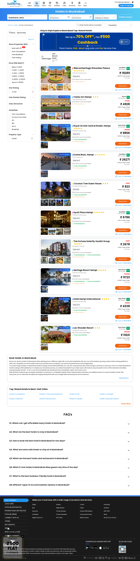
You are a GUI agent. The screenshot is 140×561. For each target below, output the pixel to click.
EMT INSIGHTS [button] (10, 525)
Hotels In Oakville (76, 399)
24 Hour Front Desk (19, 117)
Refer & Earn (84, 518)
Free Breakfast (17, 55)
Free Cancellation (19, 51)
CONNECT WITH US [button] (12, 518)
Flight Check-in (37, 518)
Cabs (82, 508)
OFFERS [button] (7, 521)
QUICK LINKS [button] (9, 504)
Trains (82, 504)
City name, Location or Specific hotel (21, 16)
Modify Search (125, 17)
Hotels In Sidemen (16, 399)
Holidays (107, 504)
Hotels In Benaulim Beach (109, 399)
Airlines (106, 508)
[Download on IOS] (104, 549)
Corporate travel (86, 514)
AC (13, 120)
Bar (13, 123)
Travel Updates (61, 514)
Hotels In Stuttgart (107, 394)
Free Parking (17, 58)
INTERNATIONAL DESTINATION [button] (15, 511)
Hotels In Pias (74, 394)
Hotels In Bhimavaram (47, 399)
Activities (35, 514)
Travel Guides (61, 511)
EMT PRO (107, 511)
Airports (35, 511)
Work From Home (110, 518)
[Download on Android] (91, 549)
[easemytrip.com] (14, 6)
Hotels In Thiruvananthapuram (51, 394)
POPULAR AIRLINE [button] (11, 514)
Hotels (22, 139)
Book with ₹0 (18, 48)
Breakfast (16, 129)
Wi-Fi (14, 126)
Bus (33, 508)
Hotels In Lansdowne (17, 394)
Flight (34, 504)
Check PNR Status (86, 511)
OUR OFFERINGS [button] (10, 500)
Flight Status (60, 508)
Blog (105, 514)
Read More (124, 378)
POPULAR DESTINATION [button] (13, 507)
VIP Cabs (59, 518)
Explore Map (21, 33)
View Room (123, 86)
